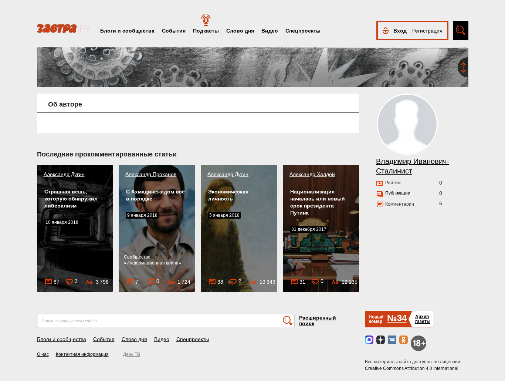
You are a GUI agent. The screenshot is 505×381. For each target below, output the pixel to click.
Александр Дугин (64, 174)
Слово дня (240, 31)
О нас (43, 354)
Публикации (397, 193)
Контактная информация (82, 354)
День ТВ (131, 354)
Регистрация (427, 31)
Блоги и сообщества (127, 31)
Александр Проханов (150, 174)
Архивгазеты (422, 319)
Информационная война (152, 263)
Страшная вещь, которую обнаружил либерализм (71, 199)
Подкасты (206, 31)
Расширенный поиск (317, 320)
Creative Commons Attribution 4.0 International (411, 368)
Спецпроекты (303, 31)
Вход (400, 31)
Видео (269, 31)
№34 (397, 318)
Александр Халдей (312, 174)
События (174, 31)
